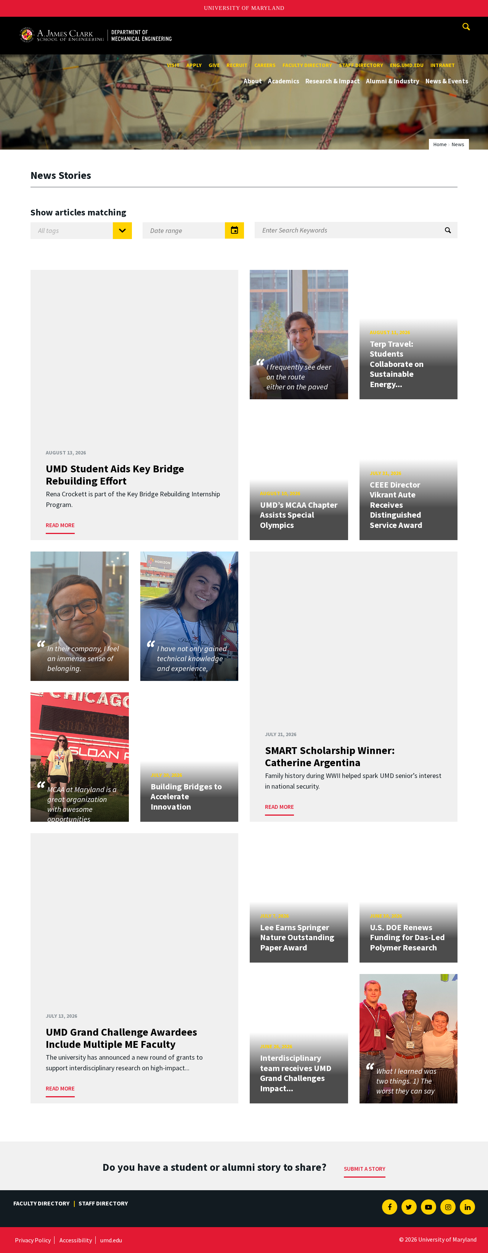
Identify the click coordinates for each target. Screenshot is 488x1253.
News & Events (446, 81)
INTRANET (442, 65)
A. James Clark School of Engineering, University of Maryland (95, 23)
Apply (194, 65)
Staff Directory (361, 65)
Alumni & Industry (392, 81)
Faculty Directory (307, 65)
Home (440, 144)
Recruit (236, 65)
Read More (60, 525)
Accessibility (75, 1240)
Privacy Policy (33, 1240)
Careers (265, 65)
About (253, 81)
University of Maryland (244, 8)
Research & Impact (332, 81)
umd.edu (111, 1240)
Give (214, 65)
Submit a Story (364, 1168)
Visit (173, 65)
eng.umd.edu (407, 65)
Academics (283, 81)
